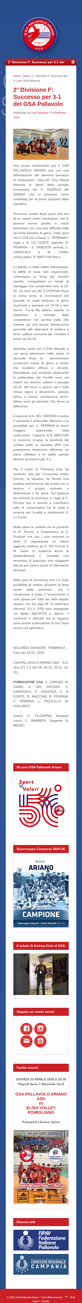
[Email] (27, 1042)
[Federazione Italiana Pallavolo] (41, 1240)
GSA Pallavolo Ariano (26, 1297)
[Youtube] (41, 1042)
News (26, 76)
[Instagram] (41, 1030)
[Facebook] (27, 1030)
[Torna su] (66, 1297)
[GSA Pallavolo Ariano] (41, 36)
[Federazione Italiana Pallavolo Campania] (41, 1264)
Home (17, 76)
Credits (45, 1301)
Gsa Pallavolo (39, 112)
